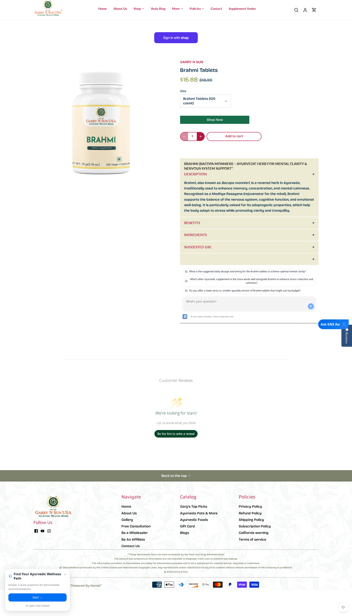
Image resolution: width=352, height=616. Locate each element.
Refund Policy (250, 513)
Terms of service (252, 539)
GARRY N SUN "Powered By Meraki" (75, 585)
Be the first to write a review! (176, 434)
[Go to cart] (314, 9)
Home (126, 506)
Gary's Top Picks (193, 506)
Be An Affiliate (133, 539)
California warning (253, 533)
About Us (129, 513)
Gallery (127, 520)
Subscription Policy (255, 526)
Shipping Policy (251, 520)
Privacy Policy (250, 506)
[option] (101, 123)
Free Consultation (136, 526)
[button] (220, 148)
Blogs (184, 533)
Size (183, 91)
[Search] (296, 9)
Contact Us (130, 546)
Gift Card (187, 526)
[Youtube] (42, 530)
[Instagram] (49, 530)
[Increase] (201, 136)
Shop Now (215, 120)
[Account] (305, 9)
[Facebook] (36, 530)
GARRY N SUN (191, 62)
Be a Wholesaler (134, 533)
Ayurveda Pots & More (199, 513)
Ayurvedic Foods (194, 520)
